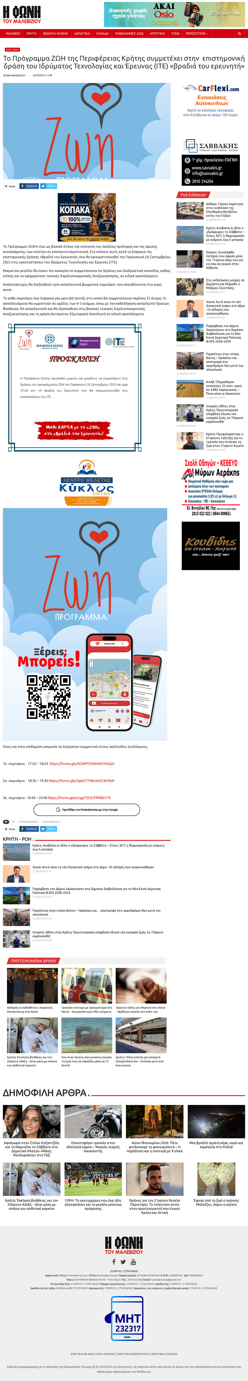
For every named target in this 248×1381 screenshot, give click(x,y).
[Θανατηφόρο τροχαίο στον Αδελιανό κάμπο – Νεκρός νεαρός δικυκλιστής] (93, 1121)
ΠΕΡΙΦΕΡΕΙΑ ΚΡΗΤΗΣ (28, 822)
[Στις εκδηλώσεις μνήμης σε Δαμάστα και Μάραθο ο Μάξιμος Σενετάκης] (190, 287)
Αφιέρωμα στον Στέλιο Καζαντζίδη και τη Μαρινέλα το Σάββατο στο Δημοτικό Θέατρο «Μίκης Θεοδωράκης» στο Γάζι (31, 1149)
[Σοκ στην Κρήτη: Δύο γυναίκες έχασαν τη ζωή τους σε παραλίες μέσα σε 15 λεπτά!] (86, 1035)
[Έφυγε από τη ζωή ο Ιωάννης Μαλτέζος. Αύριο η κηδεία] (216, 1179)
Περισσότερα (196, 33)
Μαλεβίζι (13, 33)
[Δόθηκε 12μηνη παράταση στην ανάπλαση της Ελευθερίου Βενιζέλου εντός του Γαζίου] (190, 210)
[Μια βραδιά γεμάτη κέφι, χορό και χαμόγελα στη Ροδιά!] (216, 1121)
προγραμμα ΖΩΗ (51, 822)
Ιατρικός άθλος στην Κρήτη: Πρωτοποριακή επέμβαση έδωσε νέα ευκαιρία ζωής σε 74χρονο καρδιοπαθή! (224, 413)
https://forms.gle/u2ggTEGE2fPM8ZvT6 (79, 798)
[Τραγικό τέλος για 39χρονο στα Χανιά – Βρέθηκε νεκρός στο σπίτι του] (141, 986)
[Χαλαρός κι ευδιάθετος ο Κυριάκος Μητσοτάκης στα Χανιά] (32, 986)
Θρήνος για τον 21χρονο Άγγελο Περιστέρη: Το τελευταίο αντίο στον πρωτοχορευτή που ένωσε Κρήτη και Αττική (154, 1206)
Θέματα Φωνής (55, 33)
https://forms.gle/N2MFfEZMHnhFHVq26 (82, 764)
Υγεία (175, 33)
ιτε (13, 822)
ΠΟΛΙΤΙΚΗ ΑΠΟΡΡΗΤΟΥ (133, 1354)
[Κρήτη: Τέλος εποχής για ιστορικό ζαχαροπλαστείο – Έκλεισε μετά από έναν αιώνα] (141, 1035)
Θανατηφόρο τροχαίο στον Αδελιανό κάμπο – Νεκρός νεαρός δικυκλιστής (93, 1147)
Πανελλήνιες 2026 (129, 33)
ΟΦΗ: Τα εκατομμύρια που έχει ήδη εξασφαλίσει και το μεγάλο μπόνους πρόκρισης (93, 1204)
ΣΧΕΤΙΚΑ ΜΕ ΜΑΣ (82, 1354)
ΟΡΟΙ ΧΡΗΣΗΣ (105, 1354)
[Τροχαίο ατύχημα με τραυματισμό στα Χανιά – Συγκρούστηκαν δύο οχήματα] (86, 986)
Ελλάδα (102, 33)
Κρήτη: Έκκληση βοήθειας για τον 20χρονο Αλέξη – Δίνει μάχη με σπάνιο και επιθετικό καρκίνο (31, 1204)
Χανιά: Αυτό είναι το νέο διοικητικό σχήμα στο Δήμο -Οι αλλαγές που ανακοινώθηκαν (93, 867)
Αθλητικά (82, 33)
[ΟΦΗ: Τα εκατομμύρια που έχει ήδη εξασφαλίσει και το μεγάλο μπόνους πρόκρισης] (93, 1179)
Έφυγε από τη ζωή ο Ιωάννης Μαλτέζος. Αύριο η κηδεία (216, 1202)
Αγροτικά (157, 33)
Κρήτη (32, 33)
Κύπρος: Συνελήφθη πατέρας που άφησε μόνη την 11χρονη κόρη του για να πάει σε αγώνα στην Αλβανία (224, 259)
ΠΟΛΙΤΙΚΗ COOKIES (164, 1354)
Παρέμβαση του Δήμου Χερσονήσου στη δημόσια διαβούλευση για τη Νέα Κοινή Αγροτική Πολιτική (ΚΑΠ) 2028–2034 (224, 333)
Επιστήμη (12, 49)
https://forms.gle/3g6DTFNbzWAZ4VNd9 (81, 781)
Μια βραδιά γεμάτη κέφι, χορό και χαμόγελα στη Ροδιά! (216, 1145)
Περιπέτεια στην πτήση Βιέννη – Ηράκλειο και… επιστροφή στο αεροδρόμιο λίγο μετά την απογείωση (225, 361)
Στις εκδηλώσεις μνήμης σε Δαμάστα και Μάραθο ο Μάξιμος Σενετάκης (225, 284)
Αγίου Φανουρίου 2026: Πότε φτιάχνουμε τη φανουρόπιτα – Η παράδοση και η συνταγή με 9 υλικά (155, 1147)
